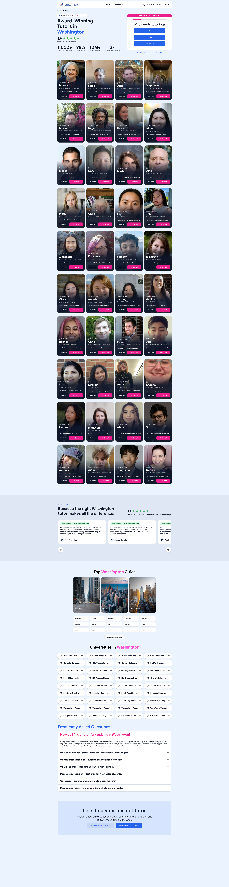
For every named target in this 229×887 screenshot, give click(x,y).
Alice (149, 128)
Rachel (63, 342)
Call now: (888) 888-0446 (154, 5)
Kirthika (93, 385)
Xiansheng (66, 256)
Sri (148, 427)
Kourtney (94, 256)
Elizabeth (152, 256)
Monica (63, 85)
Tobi (149, 214)
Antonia (64, 470)
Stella (91, 85)
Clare (91, 213)
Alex (120, 85)
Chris (91, 342)
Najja (91, 128)
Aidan (92, 470)
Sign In (167, 5)
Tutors (59, 11)
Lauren (63, 427)
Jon (148, 342)
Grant (121, 342)
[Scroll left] (60, 549)
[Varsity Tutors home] (69, 4)
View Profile (63, 96)
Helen (121, 128)
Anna (120, 384)
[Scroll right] (168, 549)
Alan (149, 171)
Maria (62, 213)
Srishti (63, 384)
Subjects (107, 5)
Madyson (94, 427)
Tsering (122, 299)
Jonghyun (123, 470)
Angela (92, 299)
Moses (63, 171)
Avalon (150, 299)
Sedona (151, 385)
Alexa (120, 427)
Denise (150, 470)
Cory (91, 171)
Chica (62, 299)
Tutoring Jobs (119, 5)
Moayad (64, 128)
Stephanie (152, 85)
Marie (121, 171)
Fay (119, 214)
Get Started (76, 96)
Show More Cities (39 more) (114, 637)
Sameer (122, 256)
